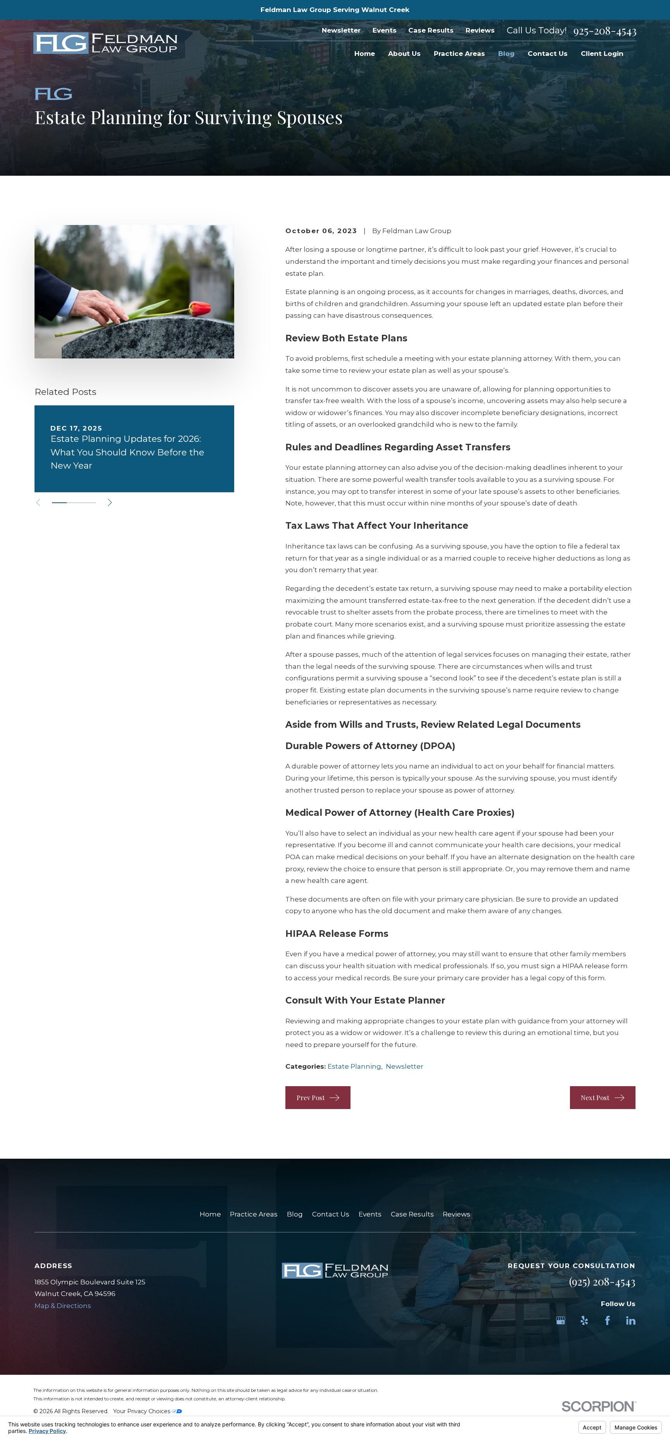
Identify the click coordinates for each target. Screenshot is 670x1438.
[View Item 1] (59, 502)
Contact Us (330, 1214)
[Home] (105, 43)
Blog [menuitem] (506, 53)
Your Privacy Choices (142, 1411)
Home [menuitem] (364, 53)
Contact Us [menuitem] (548, 53)
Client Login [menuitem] (602, 53)
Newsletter (341, 30)
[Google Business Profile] (560, 1320)
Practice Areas (254, 1214)
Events (385, 30)
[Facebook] (607, 1320)
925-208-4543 (605, 30)
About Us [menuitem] (404, 53)
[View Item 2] (74, 502)
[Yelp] (584, 1320)
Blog (295, 1214)
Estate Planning (354, 1066)
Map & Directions (63, 1306)
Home (210, 1214)
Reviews (480, 30)
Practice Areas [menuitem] (459, 53)
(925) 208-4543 (602, 1281)
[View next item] (110, 502)
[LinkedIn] (630, 1320)
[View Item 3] (88, 502)
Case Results (431, 30)
